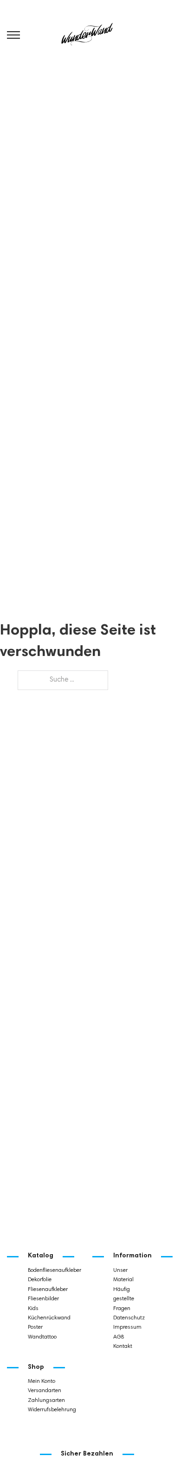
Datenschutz (129, 1318)
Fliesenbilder (43, 1299)
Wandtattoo (42, 1337)
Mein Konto (41, 1381)
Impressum (127, 1327)
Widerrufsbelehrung (52, 1410)
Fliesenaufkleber (48, 1289)
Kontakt (122, 1346)
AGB (118, 1337)
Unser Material (123, 1275)
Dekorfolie (40, 1280)
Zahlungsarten (46, 1400)
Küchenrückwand (49, 1318)
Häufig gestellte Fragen (123, 1299)
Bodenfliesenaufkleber (54, 1270)
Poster (35, 1327)
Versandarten (44, 1391)
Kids (33, 1308)
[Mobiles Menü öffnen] (13, 35)
